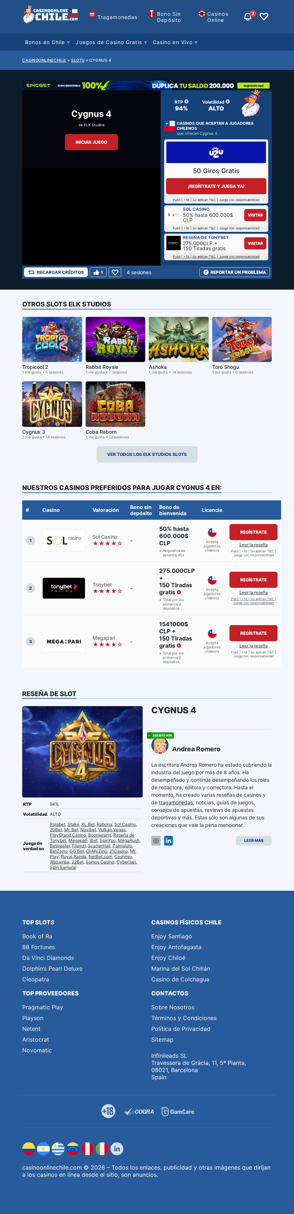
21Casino (118, 851)
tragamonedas (176, 802)
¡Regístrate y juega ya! (216, 186)
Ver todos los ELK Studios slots (147, 454)
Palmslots (122, 845)
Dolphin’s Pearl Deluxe (52, 968)
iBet (94, 840)
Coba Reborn (101, 432)
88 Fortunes (38, 947)
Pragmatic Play (42, 1007)
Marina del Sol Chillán (180, 968)
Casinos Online (217, 17)
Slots (78, 60)
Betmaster (60, 845)
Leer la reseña (254, 544)
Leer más (254, 840)
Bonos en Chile (45, 42)
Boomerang (99, 835)
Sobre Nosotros (172, 1007)
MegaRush (128, 840)
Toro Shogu (225, 367)
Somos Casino (100, 862)
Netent (31, 1028)
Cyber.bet (126, 862)
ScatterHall (99, 845)
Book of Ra (37, 936)
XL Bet (88, 824)
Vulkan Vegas (111, 829)
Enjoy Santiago (171, 936)
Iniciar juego (91, 142)
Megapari (77, 840)
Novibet (88, 829)
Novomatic (37, 1050)
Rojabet (57, 824)
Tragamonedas (117, 17)
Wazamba (60, 862)
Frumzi (79, 845)
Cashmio (123, 856)
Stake (73, 824)
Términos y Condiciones (184, 1018)
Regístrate (253, 532)
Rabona (104, 824)
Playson (32, 1018)
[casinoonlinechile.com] (51, 17)
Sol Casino (125, 824)
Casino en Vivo (173, 42)
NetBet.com (100, 856)
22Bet (78, 862)
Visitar (255, 215)
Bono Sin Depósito (169, 17)
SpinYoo (108, 840)
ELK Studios (94, 125)
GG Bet (77, 851)
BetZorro (58, 851)
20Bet (56, 829)
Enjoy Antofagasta (176, 947)
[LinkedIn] (168, 841)
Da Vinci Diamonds (48, 957)
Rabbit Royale (102, 367)
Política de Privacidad (180, 1028)
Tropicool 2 (35, 367)
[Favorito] (115, 272)
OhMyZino (96, 851)
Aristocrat (35, 1039)
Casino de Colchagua (180, 979)
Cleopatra (35, 979)
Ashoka (158, 367)
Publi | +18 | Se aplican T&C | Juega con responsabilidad (216, 256)
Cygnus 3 (33, 432)
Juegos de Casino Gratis (109, 42)
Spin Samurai (63, 867)
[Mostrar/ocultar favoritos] (263, 16)
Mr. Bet (71, 829)
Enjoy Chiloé (168, 957)
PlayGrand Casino (68, 835)
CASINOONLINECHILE (44, 60)
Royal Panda (73, 856)
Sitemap (162, 1039)
